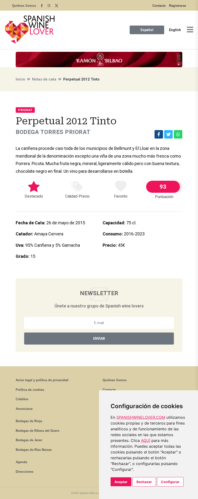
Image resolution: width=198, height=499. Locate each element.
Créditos (22, 399)
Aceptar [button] (120, 482)
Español (147, 30)
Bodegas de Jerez (29, 440)
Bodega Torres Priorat (53, 132)
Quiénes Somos (24, 5)
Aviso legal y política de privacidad (42, 380)
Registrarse (177, 5)
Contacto (159, 5)
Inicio (20, 79)
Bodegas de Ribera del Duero (37, 430)
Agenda (21, 462)
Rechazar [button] (144, 482)
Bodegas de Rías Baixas (34, 450)
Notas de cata (44, 79)
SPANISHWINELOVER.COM (140, 417)
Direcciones (24, 471)
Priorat (25, 110)
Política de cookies (30, 390)
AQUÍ (145, 440)
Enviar (99, 338)
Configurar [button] (170, 482)
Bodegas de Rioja (29, 421)
